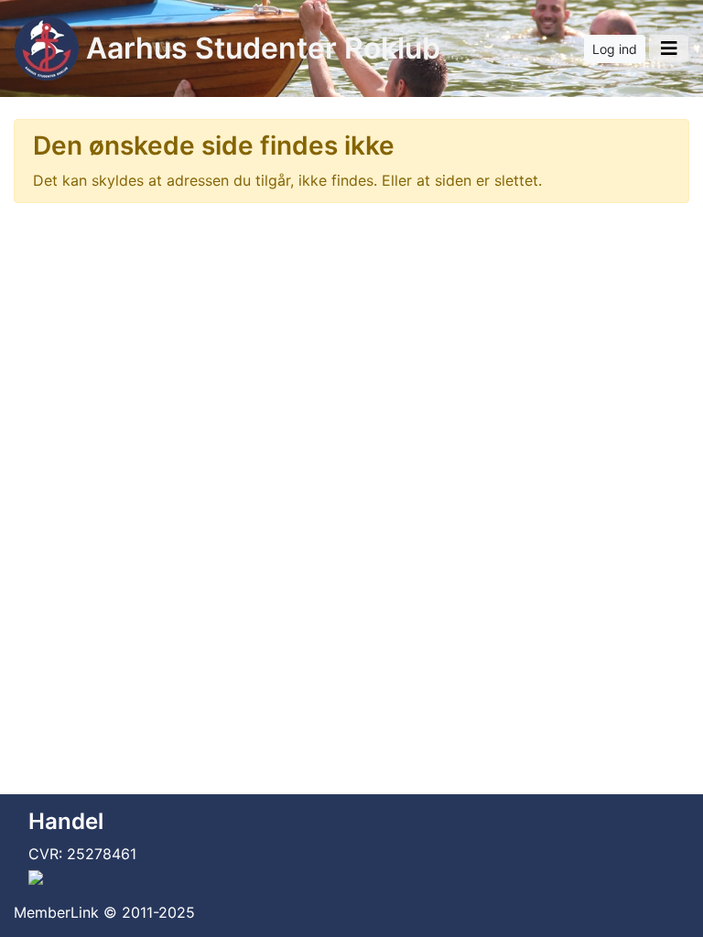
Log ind (614, 49)
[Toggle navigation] (668, 48)
